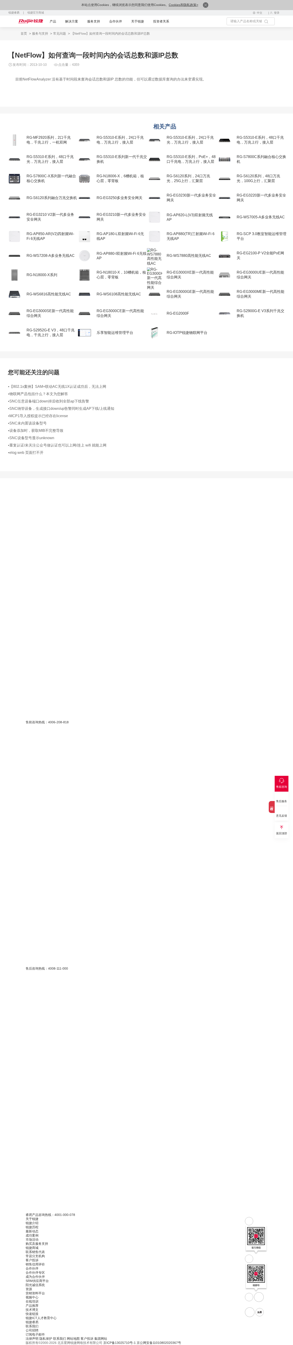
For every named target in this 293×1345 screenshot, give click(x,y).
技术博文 (32, 1310)
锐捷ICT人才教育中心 (41, 1318)
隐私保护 (45, 1338)
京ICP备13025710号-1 (119, 1343)
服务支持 (93, 21)
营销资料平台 (35, 1293)
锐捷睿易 (13, 12)
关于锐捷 (137, 21)
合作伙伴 (115, 21)
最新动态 (32, 1231)
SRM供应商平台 (37, 1281)
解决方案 (71, 21)
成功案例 (32, 1235)
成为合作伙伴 (35, 1276)
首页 (24, 33)
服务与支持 (40, 33)
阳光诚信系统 (35, 1285)
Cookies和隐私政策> (183, 5)
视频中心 (32, 1297)
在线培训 (32, 1301)
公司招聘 (32, 1330)
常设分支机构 (35, 1256)
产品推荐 (32, 1305)
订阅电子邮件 (35, 1334)
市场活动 (32, 1239)
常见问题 (59, 33)
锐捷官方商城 (35, 12)
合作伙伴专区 (35, 1272)
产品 (53, 21)
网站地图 (73, 1338)
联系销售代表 (35, 1252)
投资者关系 (161, 21)
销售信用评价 (35, 1264)
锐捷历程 (32, 1227)
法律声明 (32, 1338)
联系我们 (32, 1326)
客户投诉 (32, 1260)
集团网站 (100, 1338)
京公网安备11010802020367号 (159, 1343)
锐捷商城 (32, 1248)
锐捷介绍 (32, 1223)
